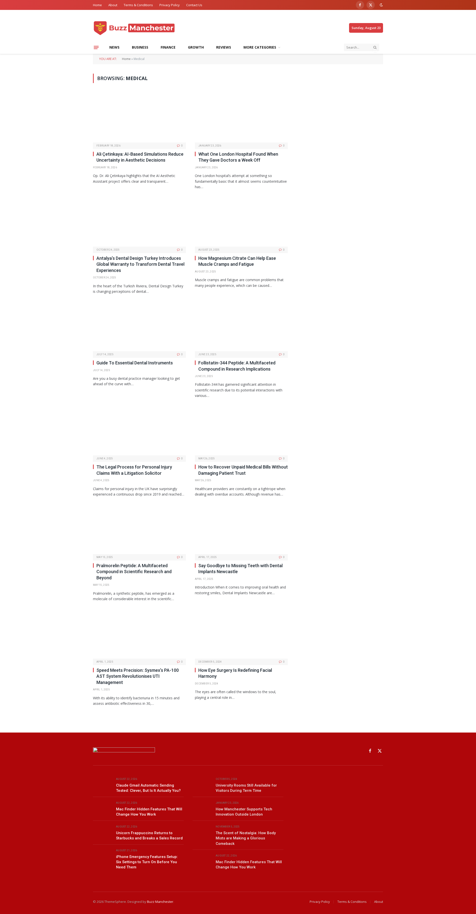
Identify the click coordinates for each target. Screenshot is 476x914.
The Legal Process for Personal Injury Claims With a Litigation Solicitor (134, 469)
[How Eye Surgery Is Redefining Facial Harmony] (241, 633)
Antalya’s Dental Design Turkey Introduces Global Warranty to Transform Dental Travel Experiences (140, 264)
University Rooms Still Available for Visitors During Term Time (246, 788)
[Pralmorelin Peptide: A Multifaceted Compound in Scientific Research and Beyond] (139, 529)
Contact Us (194, 5)
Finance (168, 47)
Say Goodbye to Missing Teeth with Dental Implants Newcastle (240, 568)
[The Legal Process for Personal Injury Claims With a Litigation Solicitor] (139, 430)
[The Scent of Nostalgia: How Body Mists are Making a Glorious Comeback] (202, 832)
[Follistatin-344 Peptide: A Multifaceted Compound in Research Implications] (241, 326)
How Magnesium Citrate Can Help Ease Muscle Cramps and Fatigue (237, 261)
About (112, 5)
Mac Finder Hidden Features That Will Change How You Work (149, 812)
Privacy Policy (169, 5)
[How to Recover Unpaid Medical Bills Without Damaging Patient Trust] (241, 430)
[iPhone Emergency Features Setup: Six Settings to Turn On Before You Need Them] (102, 856)
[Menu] (96, 47)
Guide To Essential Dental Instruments (134, 362)
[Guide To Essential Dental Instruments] (139, 326)
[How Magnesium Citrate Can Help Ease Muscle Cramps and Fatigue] (241, 221)
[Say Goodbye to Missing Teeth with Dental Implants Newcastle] (241, 529)
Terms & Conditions (138, 5)
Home (97, 5)
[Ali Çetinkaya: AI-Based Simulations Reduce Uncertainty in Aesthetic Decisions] (139, 117)
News (114, 47)
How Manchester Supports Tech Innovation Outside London (244, 812)
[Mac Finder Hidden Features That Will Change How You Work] (102, 808)
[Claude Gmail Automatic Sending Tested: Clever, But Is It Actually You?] (102, 785)
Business (140, 47)
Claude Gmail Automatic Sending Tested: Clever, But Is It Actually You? (148, 788)
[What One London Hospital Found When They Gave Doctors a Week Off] (241, 117)
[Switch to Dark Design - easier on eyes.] (381, 5)
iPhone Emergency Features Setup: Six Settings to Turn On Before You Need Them (147, 862)
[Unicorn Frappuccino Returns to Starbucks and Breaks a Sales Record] (102, 832)
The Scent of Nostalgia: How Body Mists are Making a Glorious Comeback (246, 838)
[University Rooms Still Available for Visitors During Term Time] (202, 785)
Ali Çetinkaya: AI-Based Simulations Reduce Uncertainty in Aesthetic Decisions (139, 157)
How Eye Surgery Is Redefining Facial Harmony (235, 673)
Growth (196, 47)
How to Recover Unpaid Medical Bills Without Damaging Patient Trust (243, 469)
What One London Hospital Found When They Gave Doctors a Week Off (238, 157)
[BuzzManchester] (151, 28)
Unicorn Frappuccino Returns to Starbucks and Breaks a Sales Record (149, 835)
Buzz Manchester (160, 901)
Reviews (223, 47)
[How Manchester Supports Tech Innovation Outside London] (202, 808)
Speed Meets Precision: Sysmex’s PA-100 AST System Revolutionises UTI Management (137, 676)
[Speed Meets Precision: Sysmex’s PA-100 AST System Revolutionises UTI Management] (139, 633)
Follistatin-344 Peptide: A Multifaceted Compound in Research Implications (236, 365)
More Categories (259, 47)
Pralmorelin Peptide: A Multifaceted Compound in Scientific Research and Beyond (134, 571)
